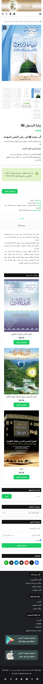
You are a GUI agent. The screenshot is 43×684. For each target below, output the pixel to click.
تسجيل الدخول (21, 545)
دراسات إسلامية (22, 205)
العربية (39, 620)
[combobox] (21, 512)
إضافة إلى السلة (10, 191)
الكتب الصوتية (36, 605)
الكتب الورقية (37, 590)
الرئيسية (37, 21)
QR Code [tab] (21, 226)
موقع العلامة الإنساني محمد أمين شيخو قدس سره (26, 670)
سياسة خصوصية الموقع (33, 630)
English (38, 624)
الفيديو (39, 602)
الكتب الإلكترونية (28, 21)
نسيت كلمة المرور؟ (8, 535)
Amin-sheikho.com (25, 210)
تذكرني (37, 540)
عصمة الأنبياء (12, 205)
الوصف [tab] (21, 218)
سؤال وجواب (37, 608)
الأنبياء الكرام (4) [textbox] (22, 512)
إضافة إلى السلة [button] (21, 342)
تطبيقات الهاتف (36, 586)
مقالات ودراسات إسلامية (33, 583)
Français (38, 627)
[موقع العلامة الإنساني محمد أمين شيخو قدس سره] (21, 5)
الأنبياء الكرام (18, 21)
